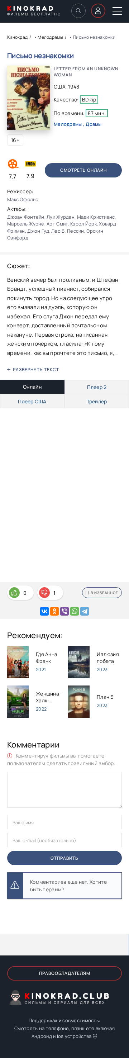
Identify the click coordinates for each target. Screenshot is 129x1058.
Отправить (64, 858)
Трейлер (97, 401)
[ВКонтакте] (44, 611)
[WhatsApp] (74, 611)
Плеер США (32, 401)
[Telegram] (84, 611)
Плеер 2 (97, 387)
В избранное (104, 592)
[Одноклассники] (54, 611)
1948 (73, 86)
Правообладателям (64, 973)
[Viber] (64, 611)
